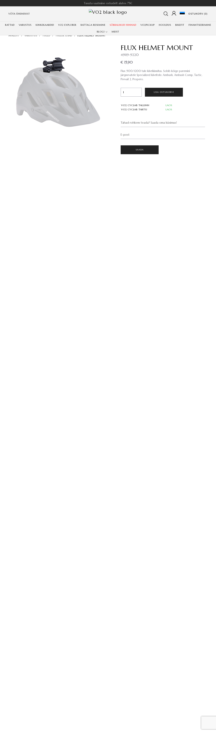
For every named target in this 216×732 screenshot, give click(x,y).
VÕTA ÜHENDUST (19, 13)
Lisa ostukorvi (164, 92)
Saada (140, 149)
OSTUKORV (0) (198, 13)
